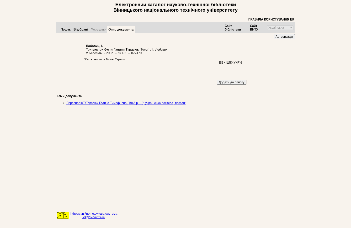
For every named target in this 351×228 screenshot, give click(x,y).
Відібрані (81, 29)
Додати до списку (232, 82)
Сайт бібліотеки (233, 27)
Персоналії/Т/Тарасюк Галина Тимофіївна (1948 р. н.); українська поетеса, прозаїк (126, 103)
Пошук (66, 29)
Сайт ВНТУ (254, 27)
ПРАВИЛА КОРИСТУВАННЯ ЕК (271, 19)
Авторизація (284, 36)
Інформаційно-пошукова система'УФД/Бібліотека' (93, 215)
